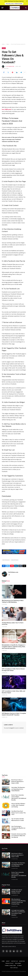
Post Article (14, 967)
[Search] (26, 7)
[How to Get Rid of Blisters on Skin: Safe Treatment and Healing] (6, 805)
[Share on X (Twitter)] (8, 72)
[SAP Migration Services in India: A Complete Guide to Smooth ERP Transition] (14, 704)
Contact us (14, 961)
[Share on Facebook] (4, 72)
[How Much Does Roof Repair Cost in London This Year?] (6, 813)
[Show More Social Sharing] (24, 72)
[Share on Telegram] (21, 72)
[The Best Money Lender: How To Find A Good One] (14, 614)
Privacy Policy (10, 963)
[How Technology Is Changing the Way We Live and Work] (6, 828)
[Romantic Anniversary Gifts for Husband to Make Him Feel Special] (6, 836)
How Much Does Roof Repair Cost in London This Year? (18, 813)
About (8, 961)
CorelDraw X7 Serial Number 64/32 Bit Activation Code (16, 891)
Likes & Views (14, 560)
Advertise (22, 961)
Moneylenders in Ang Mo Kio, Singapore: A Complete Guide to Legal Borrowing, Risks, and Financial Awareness (13, 646)
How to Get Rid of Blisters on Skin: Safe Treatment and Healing (18, 805)
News (3, 48)
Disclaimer (18, 963)
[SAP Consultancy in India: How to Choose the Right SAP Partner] (14, 660)
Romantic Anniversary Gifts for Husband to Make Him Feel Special (18, 835)
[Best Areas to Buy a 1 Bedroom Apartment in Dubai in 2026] (6, 782)
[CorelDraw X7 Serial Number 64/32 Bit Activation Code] (6, 892)
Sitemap (19, 965)
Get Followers (6, 560)
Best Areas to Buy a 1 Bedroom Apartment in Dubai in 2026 (17, 781)
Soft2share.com (10, 66)
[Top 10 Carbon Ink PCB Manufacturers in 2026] (6, 821)
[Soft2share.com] (15, 7)
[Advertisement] (14, 27)
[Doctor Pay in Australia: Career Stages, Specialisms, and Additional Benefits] (6, 797)
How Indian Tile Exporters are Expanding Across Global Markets (18, 789)
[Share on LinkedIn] (17, 72)
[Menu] (2, 7)
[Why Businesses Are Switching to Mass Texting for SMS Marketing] (14, 592)
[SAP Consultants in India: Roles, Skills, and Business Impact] (14, 682)
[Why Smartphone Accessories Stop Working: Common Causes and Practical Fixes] (6, 901)
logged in (12, 728)
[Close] (27, 1)
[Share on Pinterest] (12, 72)
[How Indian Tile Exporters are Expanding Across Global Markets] (6, 789)
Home (3, 961)
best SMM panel (6, 109)
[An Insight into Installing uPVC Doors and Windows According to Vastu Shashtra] (6, 912)
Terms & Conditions (10, 965)
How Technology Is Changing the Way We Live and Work (18, 828)
